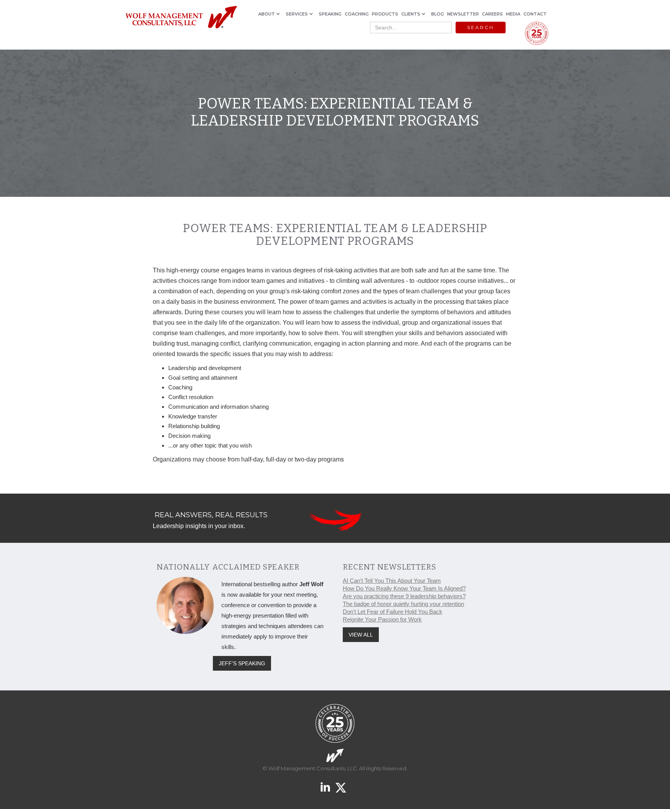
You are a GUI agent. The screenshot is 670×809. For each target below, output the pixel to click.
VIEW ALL (361, 635)
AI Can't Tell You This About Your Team (392, 580)
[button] (270, 14)
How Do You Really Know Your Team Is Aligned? (404, 588)
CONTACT (535, 14)
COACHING (357, 14)
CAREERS (492, 14)
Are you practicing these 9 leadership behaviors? (404, 596)
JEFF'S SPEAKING (242, 663)
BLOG (437, 14)
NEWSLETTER (463, 14)
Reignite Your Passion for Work (382, 619)
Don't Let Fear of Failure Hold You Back (392, 611)
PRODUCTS (385, 14)
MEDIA (513, 14)
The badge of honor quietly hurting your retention (403, 604)
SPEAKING (330, 14)
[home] (181, 17)
